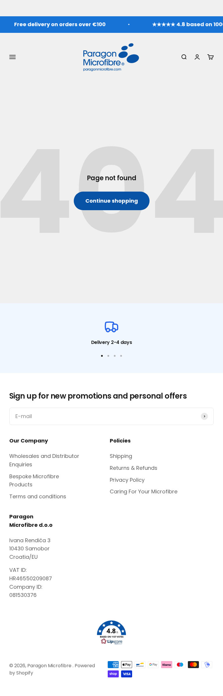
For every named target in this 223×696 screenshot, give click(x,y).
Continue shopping (111, 200)
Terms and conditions (37, 496)
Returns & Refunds (133, 468)
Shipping (121, 456)
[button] (111, 632)
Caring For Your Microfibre (143, 491)
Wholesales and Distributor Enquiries (44, 460)
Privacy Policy (127, 479)
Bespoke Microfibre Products (34, 480)
